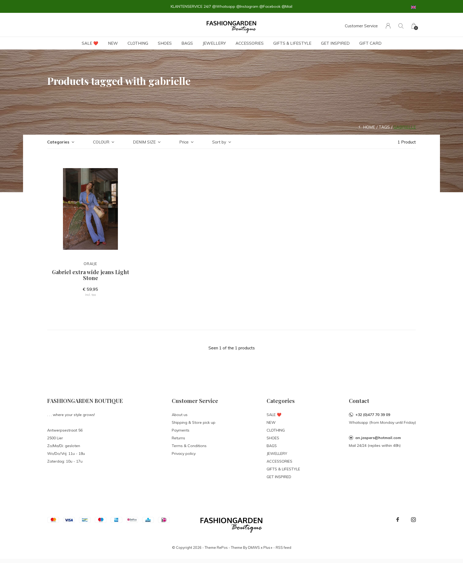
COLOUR (101, 142)
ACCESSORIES (250, 43)
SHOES (165, 43)
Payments (180, 430)
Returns (178, 438)
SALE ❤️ (90, 43)
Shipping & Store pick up (193, 422)
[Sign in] (388, 26)
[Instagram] (413, 520)
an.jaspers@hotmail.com (378, 437)
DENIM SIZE (144, 142)
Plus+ (267, 547)
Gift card (370, 43)
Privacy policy (184, 453)
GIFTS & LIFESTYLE (292, 43)
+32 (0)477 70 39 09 (372, 414)
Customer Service (361, 25)
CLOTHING (138, 43)
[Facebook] (397, 520)
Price (184, 142)
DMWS (254, 547)
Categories (58, 142)
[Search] (401, 26)
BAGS (187, 43)
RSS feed (283, 547)
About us (180, 414)
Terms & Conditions (189, 445)
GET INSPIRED (335, 43)
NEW (113, 43)
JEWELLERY (214, 43)
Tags (384, 127)
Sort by (219, 142)
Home (369, 127)
